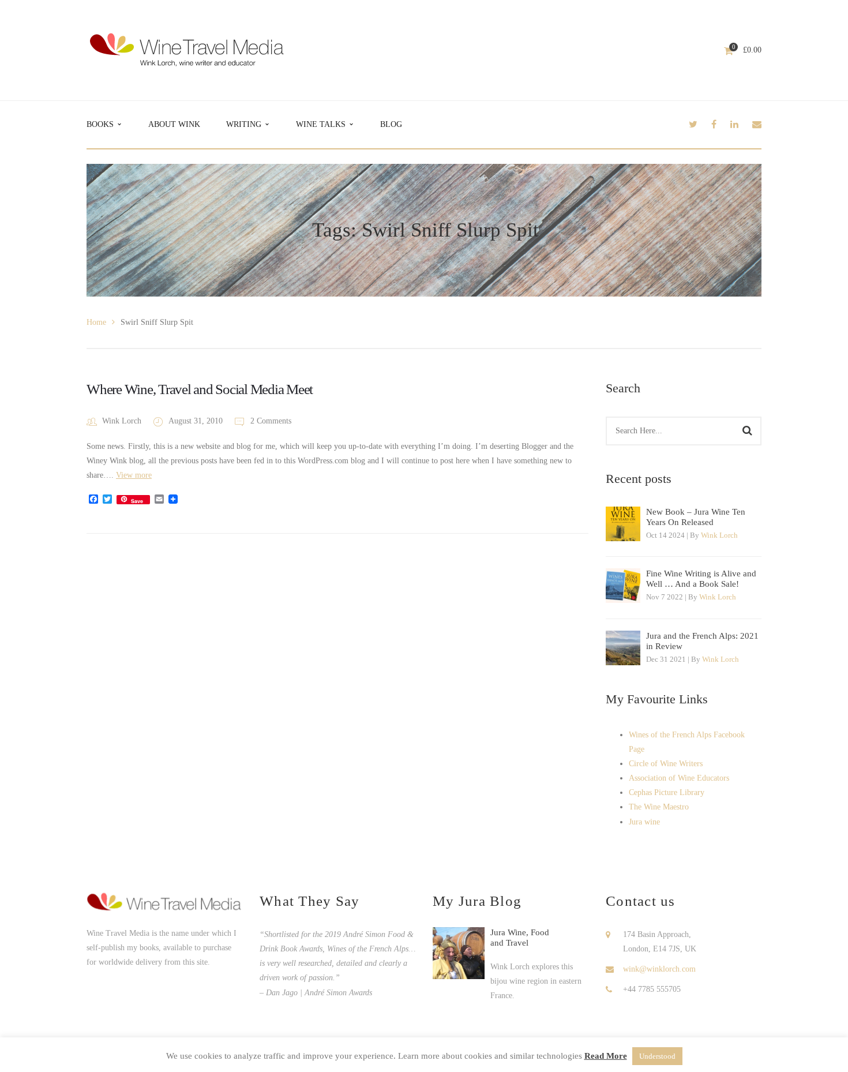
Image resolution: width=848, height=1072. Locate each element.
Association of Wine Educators (679, 778)
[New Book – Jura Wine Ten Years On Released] (623, 524)
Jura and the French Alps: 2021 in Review (702, 641)
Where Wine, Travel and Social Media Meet (200, 389)
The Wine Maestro (659, 807)
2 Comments (269, 421)
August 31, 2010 (196, 421)
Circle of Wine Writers (666, 763)
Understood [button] (657, 1056)
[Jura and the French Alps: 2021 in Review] (623, 648)
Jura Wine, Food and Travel (519, 937)
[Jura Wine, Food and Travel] (459, 953)
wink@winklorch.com (659, 969)
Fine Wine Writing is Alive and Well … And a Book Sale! (701, 579)
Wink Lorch (121, 421)
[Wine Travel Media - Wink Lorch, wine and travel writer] (187, 49)
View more (134, 475)
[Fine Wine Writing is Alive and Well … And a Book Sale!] (623, 585)
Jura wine (644, 822)
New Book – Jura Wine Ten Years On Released (695, 517)
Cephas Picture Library (666, 792)
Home (96, 322)
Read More (605, 1055)
